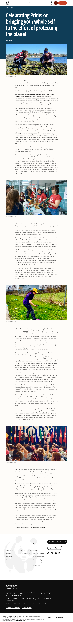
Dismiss (49, 617)
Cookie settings (27, 607)
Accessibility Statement (13, 607)
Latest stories (9, 550)
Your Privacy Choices (30, 604)
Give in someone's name (26, 550)
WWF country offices (38, 556)
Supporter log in (54, 548)
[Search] (51, 3)
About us (30, 3)
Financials (8, 547)
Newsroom (9, 560)
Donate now (23, 544)
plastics (25, 331)
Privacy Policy (18, 604)
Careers (35, 547)
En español (9, 556)
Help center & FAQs (38, 553)
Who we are (9, 544)
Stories (11, 7)
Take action (36, 544)
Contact (35, 550)
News (7, 7)
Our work (12, 3)
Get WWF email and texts (56, 542)
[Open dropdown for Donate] (65, 3)
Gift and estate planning (26, 553)
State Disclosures (44, 604)
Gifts (56, 3)
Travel (7, 563)
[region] (36, 617)
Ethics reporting (37, 560)
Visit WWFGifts (23, 547)
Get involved (21, 3)
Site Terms (9, 604)
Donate (61, 3)
